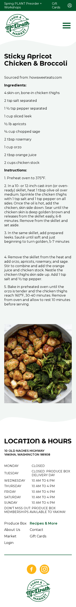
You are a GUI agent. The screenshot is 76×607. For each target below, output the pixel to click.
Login (9, 543)
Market (10, 536)
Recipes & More (43, 523)
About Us (12, 530)
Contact (36, 530)
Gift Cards (56, 5)
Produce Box (15, 523)
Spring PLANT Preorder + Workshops (23, 5)
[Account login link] (70, 5)
